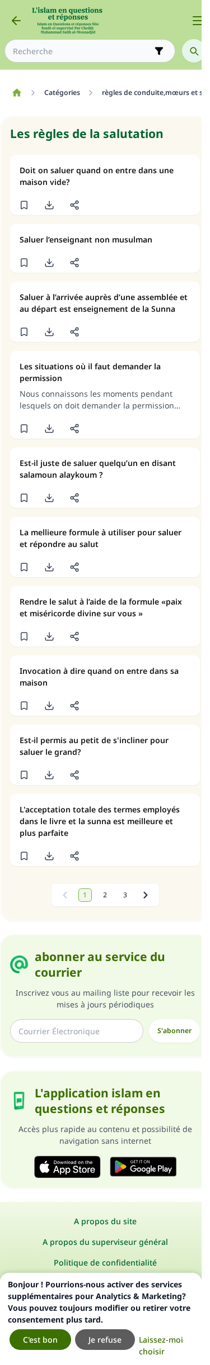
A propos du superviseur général (105, 1241)
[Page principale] (16, 93)
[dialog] (101, 1319)
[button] (23, 205)
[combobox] (82, 51)
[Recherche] (194, 51)
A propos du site (105, 1221)
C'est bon (40, 1339)
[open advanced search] (159, 51)
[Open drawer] (198, 20)
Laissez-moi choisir (161, 1345)
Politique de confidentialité (105, 1262)
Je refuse (105, 1339)
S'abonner (174, 1030)
